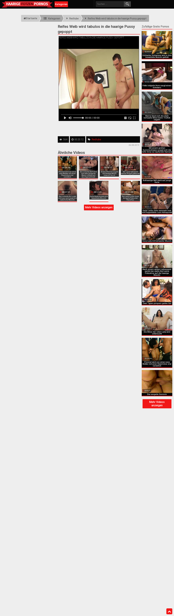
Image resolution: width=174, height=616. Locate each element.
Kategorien (61, 4)
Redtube (96, 139)
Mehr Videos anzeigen (98, 207)
